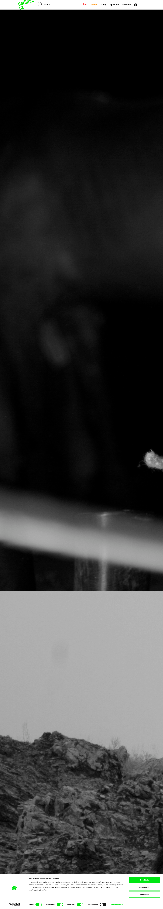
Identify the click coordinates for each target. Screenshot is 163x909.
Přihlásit (126, 4)
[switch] (60, 904)
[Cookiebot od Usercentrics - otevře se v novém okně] (14, 904)
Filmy (103, 4)
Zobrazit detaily (116, 905)
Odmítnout (144, 894)
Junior (93, 4)
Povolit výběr (144, 887)
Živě (85, 4)
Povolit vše (144, 880)
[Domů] (26, 4)
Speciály (114, 4)
